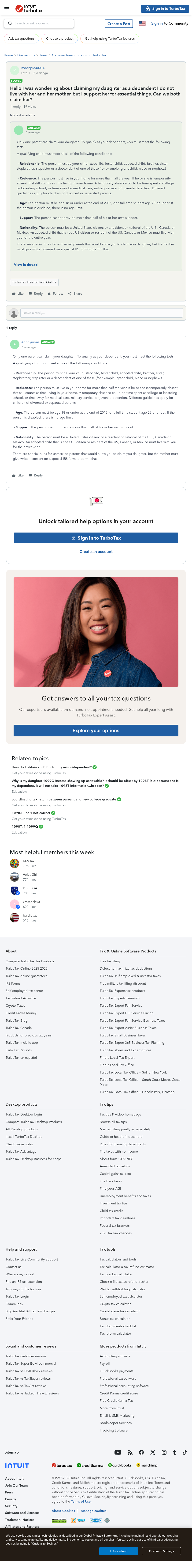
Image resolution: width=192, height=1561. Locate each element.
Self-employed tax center (24, 991)
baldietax (30, 916)
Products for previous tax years (29, 1035)
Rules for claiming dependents (123, 1144)
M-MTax (28, 861)
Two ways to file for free (23, 1289)
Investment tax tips (113, 1203)
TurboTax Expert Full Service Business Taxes (132, 1021)
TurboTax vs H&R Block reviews (29, 1371)
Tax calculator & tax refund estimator (127, 1267)
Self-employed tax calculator (121, 1296)
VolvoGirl (30, 875)
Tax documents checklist (118, 1326)
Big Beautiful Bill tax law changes (30, 1311)
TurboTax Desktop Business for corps (33, 1159)
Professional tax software (118, 1379)
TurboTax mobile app (22, 1043)
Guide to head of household (121, 1137)
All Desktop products (22, 1129)
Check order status (19, 1144)
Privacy (10, 1499)
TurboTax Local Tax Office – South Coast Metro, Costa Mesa (140, 1082)
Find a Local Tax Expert (117, 1058)
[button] (119, 23)
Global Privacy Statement (101, 1535)
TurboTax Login (17, 1296)
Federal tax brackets (114, 1226)
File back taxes (111, 1181)
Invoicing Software (114, 1430)
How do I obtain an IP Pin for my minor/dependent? (52, 767)
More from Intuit (112, 1408)
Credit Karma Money (21, 1013)
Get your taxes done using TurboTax (79, 55)
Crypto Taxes (15, 1006)
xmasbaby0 (31, 902)
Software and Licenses (22, 1513)
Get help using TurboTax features (110, 39)
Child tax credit (111, 1211)
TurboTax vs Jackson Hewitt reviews (32, 1393)
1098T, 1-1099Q (25, 827)
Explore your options (96, 730)
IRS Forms (13, 984)
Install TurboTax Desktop (24, 1137)
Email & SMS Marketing (117, 1416)
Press (9, 1492)
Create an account (96, 551)
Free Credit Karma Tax (116, 1401)
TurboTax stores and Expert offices (125, 1050)
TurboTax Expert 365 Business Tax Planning (132, 1043)
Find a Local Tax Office (117, 1065)
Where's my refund (20, 1274)
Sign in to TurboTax (99, 538)
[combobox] (39, 23)
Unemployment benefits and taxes (125, 1196)
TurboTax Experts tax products (122, 991)
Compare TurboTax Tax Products (30, 961)
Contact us (13, 1267)
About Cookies (63, 1511)
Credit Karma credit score (119, 1393)
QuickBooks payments (116, 1371)
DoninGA (30, 888)
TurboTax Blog (17, 1021)
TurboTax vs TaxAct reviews (26, 1386)
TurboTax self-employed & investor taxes (130, 976)
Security (11, 1506)
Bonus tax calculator (115, 1319)
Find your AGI (110, 1189)
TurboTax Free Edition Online (34, 282)
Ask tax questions (21, 39)
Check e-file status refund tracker (124, 1282)
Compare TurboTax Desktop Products (34, 1122)
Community (14, 1304)
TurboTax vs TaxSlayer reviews (28, 1379)
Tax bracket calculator (116, 1274)
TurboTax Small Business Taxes (123, 1035)
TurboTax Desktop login (24, 1114)
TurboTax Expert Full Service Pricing (127, 1013)
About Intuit (14, 1479)
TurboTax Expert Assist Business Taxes (128, 1028)
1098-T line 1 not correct (31, 813)
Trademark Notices (19, 1520)
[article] (96, 409)
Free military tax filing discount (123, 984)
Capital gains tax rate (115, 1174)
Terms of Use (81, 1502)
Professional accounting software (124, 1386)
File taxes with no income (119, 1152)
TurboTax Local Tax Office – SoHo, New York (133, 1072)
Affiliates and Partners (22, 1527)
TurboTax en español (21, 1058)
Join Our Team (16, 1486)
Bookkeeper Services (116, 1423)
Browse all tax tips (113, 1122)
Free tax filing (110, 961)
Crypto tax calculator (115, 1304)
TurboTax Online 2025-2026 (27, 969)
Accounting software (115, 1356)
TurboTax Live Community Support (32, 1259)
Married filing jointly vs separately (125, 1129)
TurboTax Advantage (21, 1152)
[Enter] (8, 23)
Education (19, 792)
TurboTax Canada (19, 1028)
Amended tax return (115, 1166)
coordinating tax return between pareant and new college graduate (64, 799)
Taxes (43, 55)
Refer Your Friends (19, 1319)
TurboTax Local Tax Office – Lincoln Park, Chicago (137, 1092)
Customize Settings (161, 1551)
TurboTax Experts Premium (120, 998)
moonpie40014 (32, 68)
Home (8, 55)
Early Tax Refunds (19, 1050)
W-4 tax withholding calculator (122, 1289)
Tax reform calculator (115, 1334)
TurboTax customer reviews (26, 1356)
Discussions (26, 55)
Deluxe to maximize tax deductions (126, 969)
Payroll (105, 1364)
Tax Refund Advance (21, 998)
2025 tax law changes (116, 1233)
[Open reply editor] (96, 312)
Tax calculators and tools (118, 1259)
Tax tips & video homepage (120, 1114)
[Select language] (142, 23)
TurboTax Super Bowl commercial (31, 1364)
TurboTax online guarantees (26, 976)
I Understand (118, 1551)
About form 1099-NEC (116, 1159)
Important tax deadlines (117, 1218)
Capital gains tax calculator (120, 1311)
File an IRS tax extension (24, 1282)
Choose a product (59, 39)
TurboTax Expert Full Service (121, 1006)
